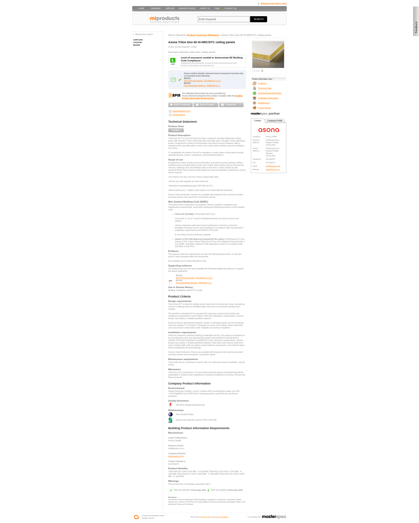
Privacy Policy (206, 517)
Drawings (262, 83)
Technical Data (264, 88)
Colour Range (264, 108)
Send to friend (179, 115)
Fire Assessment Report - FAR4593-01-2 (202, 86)
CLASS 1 (176, 130)
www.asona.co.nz (176, 456)
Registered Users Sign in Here (274, 3)
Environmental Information (270, 93)
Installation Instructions (268, 98)
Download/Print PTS (182, 111)
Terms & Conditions (221, 517)
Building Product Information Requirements (212, 97)
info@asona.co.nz (273, 166)
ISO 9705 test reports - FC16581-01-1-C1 (202, 81)
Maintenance (264, 103)
